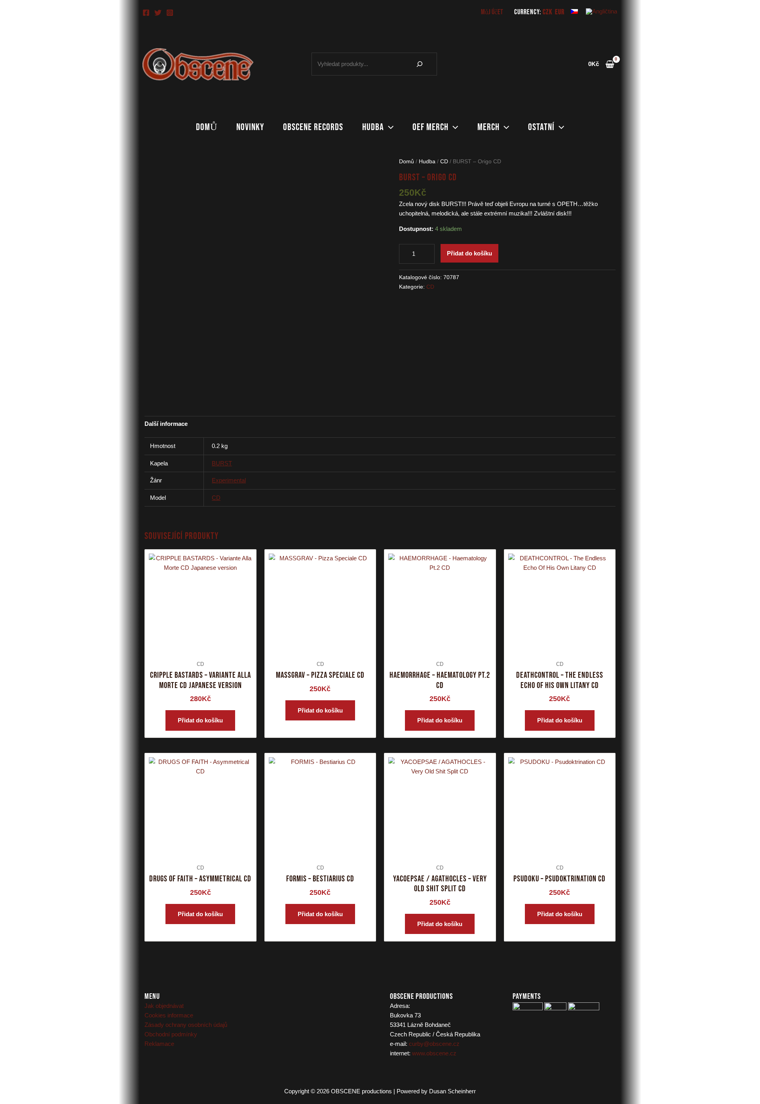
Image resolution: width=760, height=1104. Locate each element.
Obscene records (313, 127)
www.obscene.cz (434, 1053)
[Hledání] (419, 64)
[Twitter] (158, 12)
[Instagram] (169, 12)
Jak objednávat (164, 1005)
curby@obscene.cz (434, 1043)
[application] (388, 127)
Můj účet (492, 12)
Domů (206, 127)
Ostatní (541, 127)
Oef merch (430, 127)
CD (444, 161)
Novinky (250, 127)
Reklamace (159, 1043)
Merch (488, 127)
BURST (222, 463)
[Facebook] (146, 12)
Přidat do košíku (469, 253)
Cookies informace (168, 1015)
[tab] (166, 423)
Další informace (166, 423)
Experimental (229, 480)
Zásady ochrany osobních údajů (185, 1024)
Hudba (373, 127)
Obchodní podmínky (170, 1034)
